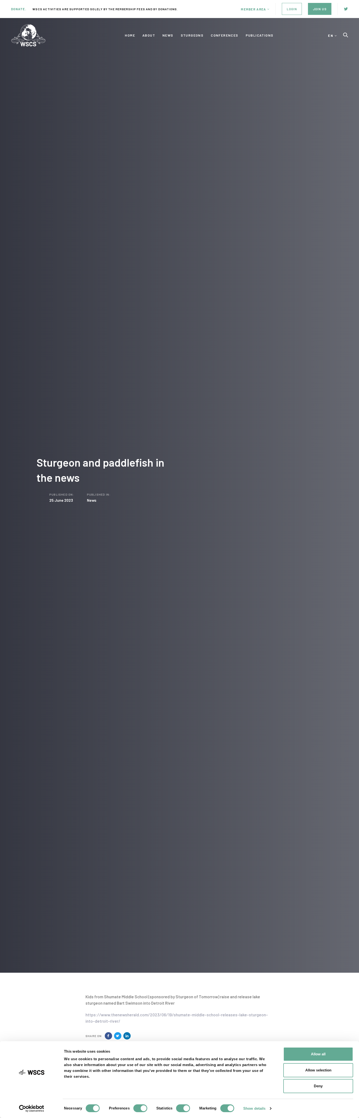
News (91, 500)
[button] (255, 9)
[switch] (140, 1108)
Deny (318, 1086)
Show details (254, 1108)
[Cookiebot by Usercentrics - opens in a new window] (31, 1108)
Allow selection (318, 1070)
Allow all (318, 1054)
